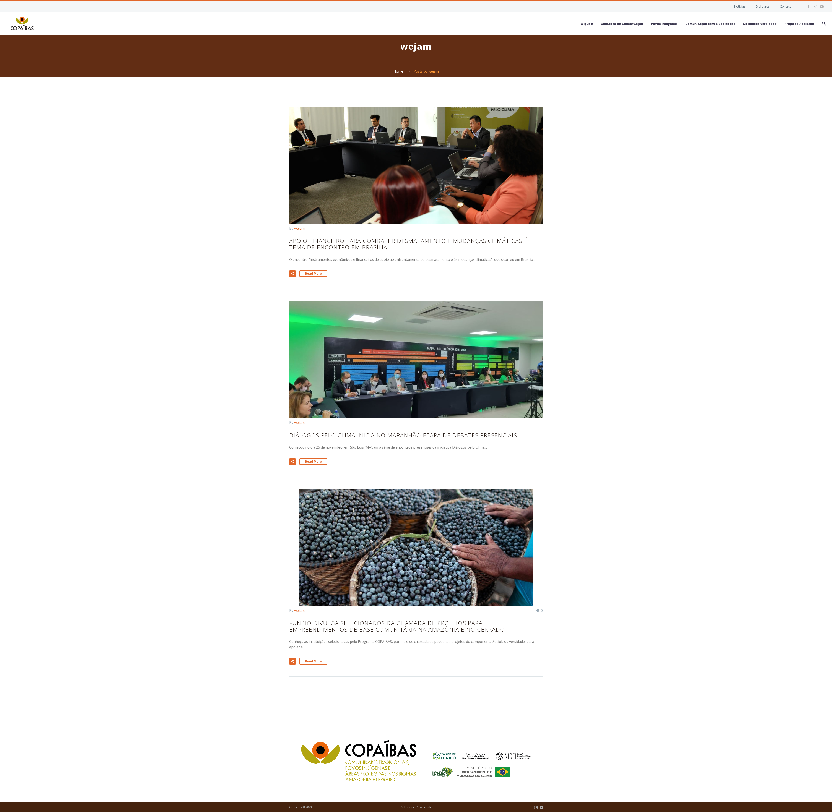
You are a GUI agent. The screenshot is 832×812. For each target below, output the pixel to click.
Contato (785, 6)
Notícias (739, 6)
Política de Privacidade (416, 807)
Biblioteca (763, 6)
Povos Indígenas (664, 23)
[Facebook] (809, 6)
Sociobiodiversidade (760, 23)
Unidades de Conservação (622, 23)
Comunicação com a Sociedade (710, 23)
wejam (299, 228)
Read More (313, 273)
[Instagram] (815, 6)
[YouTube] (822, 6)
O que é (587, 23)
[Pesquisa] (823, 23)
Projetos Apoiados (799, 23)
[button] (292, 273)
